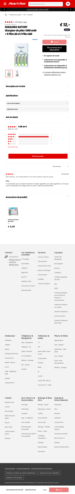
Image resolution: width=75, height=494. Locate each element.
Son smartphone (26, 356)
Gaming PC (57, 418)
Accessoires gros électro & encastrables (28, 435)
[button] (5, 3)
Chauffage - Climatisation (42, 437)
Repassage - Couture (44, 409)
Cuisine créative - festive (10, 432)
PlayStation (57, 404)
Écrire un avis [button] (37, 156)
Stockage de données (11, 354)
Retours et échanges (44, 270)
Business (57, 268)
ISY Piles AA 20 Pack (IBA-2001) (13, 220)
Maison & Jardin (42, 447)
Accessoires (41, 451)
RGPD (56, 288)
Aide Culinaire (9, 411)
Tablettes (24, 268)
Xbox (55, 409)
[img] (10, 174)
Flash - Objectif (58, 345)
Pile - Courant (25, 365)
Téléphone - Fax (26, 347)
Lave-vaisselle (25, 422)
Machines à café (26, 281)
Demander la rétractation (14, 477)
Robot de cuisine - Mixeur (10, 417)
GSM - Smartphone (27, 342)
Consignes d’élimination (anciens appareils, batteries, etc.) (55, 73)
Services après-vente (44, 266)
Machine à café (9, 402)
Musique (57, 442)
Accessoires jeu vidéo (60, 434)
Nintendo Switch (26, 290)
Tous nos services (43, 257)
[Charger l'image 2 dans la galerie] (17, 73)
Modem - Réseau (10, 362)
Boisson (7, 422)
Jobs (55, 284)
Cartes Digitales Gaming (59, 428)
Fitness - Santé (42, 431)
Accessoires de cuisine (28, 286)
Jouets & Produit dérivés (61, 447)
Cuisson (7, 407)
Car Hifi (40, 376)
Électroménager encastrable (26, 428)
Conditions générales (10, 468)
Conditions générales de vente (60, 278)
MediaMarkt (17, 482)
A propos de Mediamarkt (58, 258)
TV (39, 342)
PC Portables (25, 259)
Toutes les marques (44, 283)
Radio (39, 367)
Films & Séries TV (59, 438)
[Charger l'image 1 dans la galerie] (8, 73)
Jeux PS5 (24, 277)
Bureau (7, 349)
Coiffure (40, 413)
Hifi (39, 347)
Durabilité (41, 279)
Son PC (7, 367)
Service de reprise (59, 316)
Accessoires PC (9, 358)
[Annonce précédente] (4, 9)
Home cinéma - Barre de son (44, 352)
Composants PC (10, 383)
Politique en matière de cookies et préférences (21, 473)
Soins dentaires (42, 418)
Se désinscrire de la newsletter (49, 473)
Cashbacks (57, 272)
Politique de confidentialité (23, 468)
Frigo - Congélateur (27, 418)
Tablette (7, 345)
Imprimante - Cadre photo (60, 350)
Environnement (42, 275)
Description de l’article (14, 490)
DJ (38, 371)
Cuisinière (24, 413)
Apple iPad (24, 272)
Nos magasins (58, 264)
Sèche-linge (25, 409)
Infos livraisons (42, 261)
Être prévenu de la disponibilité (54, 49)
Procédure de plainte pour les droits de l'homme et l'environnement (60, 296)
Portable (40, 363)
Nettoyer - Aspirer (43, 404)
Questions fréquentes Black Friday (61, 321)
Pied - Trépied (58, 356)
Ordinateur (8, 340)
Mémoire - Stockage (27, 360)
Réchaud (7, 438)
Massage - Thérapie (44, 427)
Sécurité (23, 369)
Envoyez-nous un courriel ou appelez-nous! (14, 262)
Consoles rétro (58, 422)
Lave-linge (24, 404)
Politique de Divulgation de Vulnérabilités (41, 468)
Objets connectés (26, 351)
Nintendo (57, 413)
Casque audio (42, 358)
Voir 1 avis (23, 22)
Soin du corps (42, 422)
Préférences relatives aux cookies (60, 306)
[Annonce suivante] (71, 9)
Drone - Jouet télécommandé (58, 362)
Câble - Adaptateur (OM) (10, 372)
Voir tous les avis (13, 146)
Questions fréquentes (61, 311)
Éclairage (40, 442)
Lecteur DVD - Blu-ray (44, 380)
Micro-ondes (8, 427)
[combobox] (45, 4)
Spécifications (30, 490)
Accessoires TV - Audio (44, 385)
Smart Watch (25, 264)
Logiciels (7, 378)
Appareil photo (58, 340)
